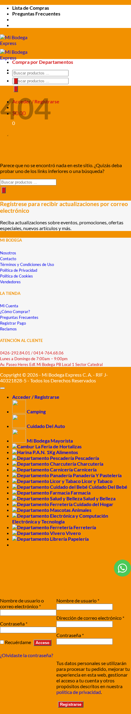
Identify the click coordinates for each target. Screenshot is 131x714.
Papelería (78, 539)
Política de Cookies (16, 276)
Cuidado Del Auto (46, 426)
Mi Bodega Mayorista (50, 440)
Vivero (73, 533)
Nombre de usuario (77, 600)
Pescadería (87, 458)
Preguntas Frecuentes (36, 13)
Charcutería (90, 464)
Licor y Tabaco (97, 481)
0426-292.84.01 (15, 352)
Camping (36, 411)
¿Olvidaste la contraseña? (26, 655)
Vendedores (10, 281)
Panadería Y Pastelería (97, 475)
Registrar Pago (13, 323)
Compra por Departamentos (42, 62)
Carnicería (85, 469)
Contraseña (13, 623)
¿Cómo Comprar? (15, 311)
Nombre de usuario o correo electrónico (22, 603)
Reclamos (8, 328)
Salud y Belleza (99, 498)
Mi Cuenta (9, 305)
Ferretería (84, 527)
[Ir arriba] (2, 388)
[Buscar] (16, 89)
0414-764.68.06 (49, 352)
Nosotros (8, 252)
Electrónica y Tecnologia (38, 521)
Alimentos (67, 452)
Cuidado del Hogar (93, 504)
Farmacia (80, 492)
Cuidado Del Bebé (108, 487)
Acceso (42, 642)
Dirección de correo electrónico (90, 618)
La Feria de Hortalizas (58, 446)
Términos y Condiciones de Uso (27, 264)
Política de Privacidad (18, 270)
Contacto (8, 258)
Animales (81, 510)
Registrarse (70, 704)
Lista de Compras (30, 8)
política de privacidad (78, 692)
